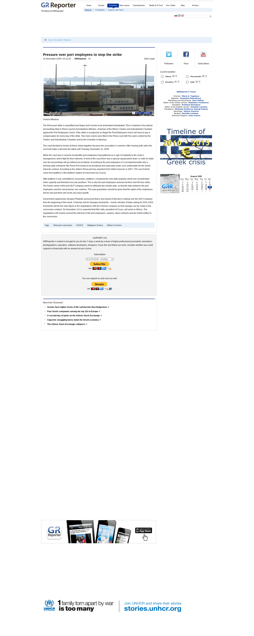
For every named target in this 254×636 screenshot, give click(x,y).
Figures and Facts (116, 10)
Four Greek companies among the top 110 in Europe (72, 311)
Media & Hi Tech (156, 5)
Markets (88, 10)
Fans (186, 63)
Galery (147, 113)
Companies (100, 10)
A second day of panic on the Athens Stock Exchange (73, 315)
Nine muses (125, 5)
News (89, 5)
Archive (195, 5)
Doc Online (170, 5)
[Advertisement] (104, 28)
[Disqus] (99, 381)
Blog (183, 5)
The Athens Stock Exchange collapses (66, 324)
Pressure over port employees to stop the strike (82, 55)
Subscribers (203, 63)
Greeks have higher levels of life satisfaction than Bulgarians (77, 307)
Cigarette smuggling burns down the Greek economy (73, 320)
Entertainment (139, 5)
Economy (113, 5)
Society (101, 5)
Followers (168, 63)
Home (50, 40)
